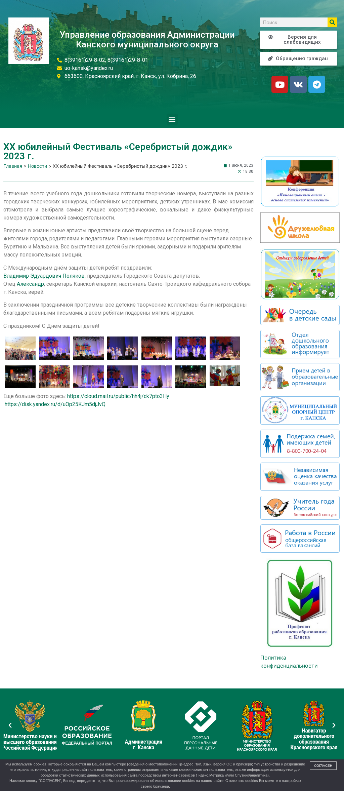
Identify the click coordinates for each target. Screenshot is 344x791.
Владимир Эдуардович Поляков (44, 276)
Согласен (323, 765)
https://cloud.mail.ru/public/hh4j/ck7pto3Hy (118, 396)
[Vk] (298, 84)
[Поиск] (332, 22)
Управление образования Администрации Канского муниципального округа (147, 39)
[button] (172, 119)
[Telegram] (316, 84)
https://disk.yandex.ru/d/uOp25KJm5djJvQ (55, 404)
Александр (30, 284)
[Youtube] (279, 84)
